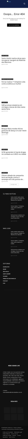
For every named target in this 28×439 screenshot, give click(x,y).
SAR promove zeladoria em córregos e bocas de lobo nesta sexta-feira (13, 107)
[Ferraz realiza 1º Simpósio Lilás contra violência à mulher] (14, 73)
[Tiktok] (21, 417)
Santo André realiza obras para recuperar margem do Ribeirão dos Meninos (13, 60)
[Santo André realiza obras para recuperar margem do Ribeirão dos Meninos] (14, 50)
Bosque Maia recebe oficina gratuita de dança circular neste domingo (14, 131)
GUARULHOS (4, 102)
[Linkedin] (14, 417)
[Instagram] (7, 410)
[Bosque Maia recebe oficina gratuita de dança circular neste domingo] (14, 120)
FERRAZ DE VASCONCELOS (7, 79)
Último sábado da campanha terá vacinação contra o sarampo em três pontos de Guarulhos (13, 178)
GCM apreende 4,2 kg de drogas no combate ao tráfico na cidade (14, 153)
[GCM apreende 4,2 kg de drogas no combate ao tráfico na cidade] (14, 144)
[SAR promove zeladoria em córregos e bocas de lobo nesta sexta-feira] (14, 97)
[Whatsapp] (7, 417)
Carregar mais (13, 184)
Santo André (5, 55)
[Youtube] (20, 410)
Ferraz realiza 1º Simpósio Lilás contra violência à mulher (13, 83)
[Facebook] (14, 410)
